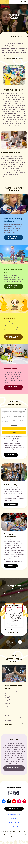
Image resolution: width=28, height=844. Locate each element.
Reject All (14, 428)
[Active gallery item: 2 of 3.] (14, 642)
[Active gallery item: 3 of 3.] (15, 642)
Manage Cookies (14, 425)
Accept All (14, 432)
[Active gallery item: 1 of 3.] (12, 642)
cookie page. (7, 421)
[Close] (25, 409)
